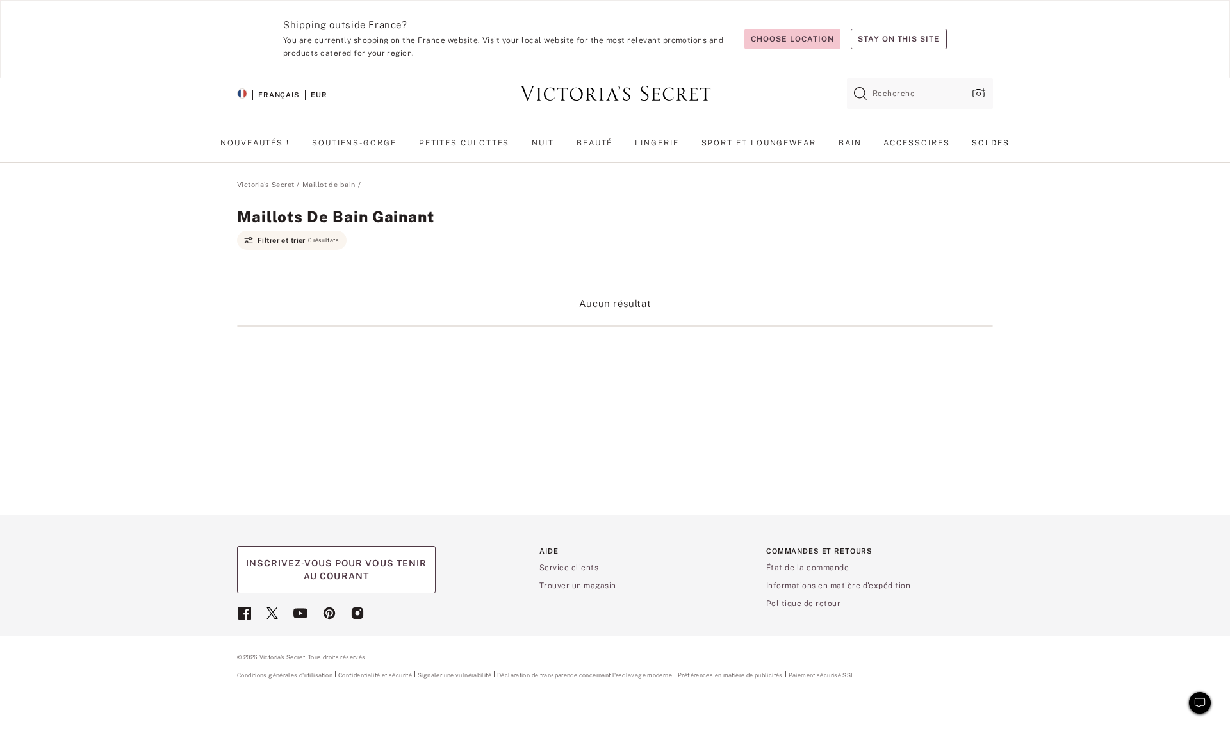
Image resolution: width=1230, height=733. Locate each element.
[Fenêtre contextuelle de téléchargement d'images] (977, 93)
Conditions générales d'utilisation (284, 675)
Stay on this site (899, 39)
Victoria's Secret (265, 184)
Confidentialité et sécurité (375, 675)
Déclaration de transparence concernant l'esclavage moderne (584, 675)
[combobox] (920, 93)
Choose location (792, 39)
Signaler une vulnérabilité (454, 675)
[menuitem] (255, 148)
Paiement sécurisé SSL (822, 675)
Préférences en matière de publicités (730, 675)
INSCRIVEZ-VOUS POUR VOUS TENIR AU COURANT (336, 569)
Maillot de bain (329, 184)
